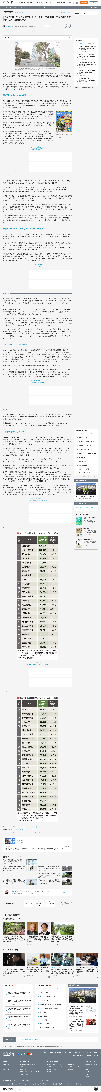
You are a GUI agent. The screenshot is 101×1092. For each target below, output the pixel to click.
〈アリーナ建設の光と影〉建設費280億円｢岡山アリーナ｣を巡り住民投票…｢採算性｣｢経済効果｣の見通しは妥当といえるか (76, 1024)
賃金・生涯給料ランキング (85, 473)
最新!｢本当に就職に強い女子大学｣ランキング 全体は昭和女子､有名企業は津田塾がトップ (49, 868)
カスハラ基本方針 (68, 1084)
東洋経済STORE (24, 1069)
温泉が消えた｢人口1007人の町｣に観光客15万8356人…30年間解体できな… (87, 56)
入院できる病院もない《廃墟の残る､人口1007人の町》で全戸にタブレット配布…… (87, 48)
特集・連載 (30, 2)
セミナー (51, 2)
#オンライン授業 (31, 827)
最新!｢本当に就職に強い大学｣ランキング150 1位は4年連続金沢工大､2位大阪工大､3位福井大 (14, 861)
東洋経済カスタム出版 (73, 1067)
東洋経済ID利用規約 (57, 1084)
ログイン (93, 2)
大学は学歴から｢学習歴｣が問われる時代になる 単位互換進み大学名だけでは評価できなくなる (14, 881)
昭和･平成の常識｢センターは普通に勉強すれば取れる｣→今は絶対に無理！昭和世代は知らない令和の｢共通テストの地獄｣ (87, 970)
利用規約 (87, 1076)
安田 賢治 (8, 26)
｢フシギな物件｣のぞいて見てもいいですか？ (87, 449)
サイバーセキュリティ (8, 1067)
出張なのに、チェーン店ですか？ (87, 445)
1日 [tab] (81, 434)
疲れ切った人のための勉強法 (90, 518)
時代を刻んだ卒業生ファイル (86, 441)
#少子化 (21, 827)
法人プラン (87, 1071)
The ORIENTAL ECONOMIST (27, 1064)
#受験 (13, 827)
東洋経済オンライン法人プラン (55, 1064)
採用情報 (28, 1080)
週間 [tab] (91, 434)
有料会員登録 (84, 2)
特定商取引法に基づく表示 (44, 1084)
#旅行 (92, 507)
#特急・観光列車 (86, 507)
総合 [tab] (81, 43)
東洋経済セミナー (51, 1071)
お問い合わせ (78, 1084)
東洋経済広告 (71, 1064)
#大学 (10, 829)
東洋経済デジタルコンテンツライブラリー (30, 1071)
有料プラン (87, 1069)
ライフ (33, 7)
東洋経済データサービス (53, 1069)
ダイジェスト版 (83, 437)
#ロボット (29, 829)
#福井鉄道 (78, 507)
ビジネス (6, 7)
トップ (18, 2)
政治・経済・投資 (15, 7)
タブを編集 (94, 7)
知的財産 (33, 1084)
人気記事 (79, 40)
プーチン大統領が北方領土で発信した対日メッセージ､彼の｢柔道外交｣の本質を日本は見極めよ (14, 971)
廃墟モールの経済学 (84, 469)
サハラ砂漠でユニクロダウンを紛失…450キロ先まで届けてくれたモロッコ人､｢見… (87, 80)
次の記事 (69, 12)
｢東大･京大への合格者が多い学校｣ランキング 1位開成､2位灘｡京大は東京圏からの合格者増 (49, 881)
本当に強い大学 (20, 840)
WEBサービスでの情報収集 (10, 1084)
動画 (40, 2)
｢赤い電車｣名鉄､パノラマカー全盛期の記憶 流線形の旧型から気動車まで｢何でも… (87, 64)
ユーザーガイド (88, 1074)
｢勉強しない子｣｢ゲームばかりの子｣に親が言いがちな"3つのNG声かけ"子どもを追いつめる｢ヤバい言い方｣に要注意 (38, 970)
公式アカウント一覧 (38, 1080)
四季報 (58, 2)
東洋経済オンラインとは (81, 13)
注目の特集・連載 (81, 480)
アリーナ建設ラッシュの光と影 (85, 496)
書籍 (64, 2)
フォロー (47, 26)
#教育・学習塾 (19, 829)
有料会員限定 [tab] (91, 43)
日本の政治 (82, 457)
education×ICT (7, 1064)
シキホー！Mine (24, 1074)
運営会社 (21, 1080)
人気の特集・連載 (81, 431)
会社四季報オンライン (25, 1067)
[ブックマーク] (66, 26)
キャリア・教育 (25, 7)
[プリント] (70, 26)
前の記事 (63, 12)
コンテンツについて (90, 1067)
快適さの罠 (86, 528)
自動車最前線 (82, 461)
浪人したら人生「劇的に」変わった (87, 453)
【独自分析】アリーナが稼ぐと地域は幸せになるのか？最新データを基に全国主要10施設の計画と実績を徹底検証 (76, 1010)
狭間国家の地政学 (88, 539)
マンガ (45, 2)
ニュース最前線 (83, 465)
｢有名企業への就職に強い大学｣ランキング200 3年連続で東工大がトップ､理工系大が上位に (49, 875)
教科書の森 (70, 1069)
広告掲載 (47, 1080)
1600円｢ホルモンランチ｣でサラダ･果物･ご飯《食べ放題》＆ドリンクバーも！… (87, 72)
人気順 (36, 2)
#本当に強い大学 (19, 12)
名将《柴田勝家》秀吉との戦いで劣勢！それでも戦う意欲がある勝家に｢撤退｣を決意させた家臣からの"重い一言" (62, 971)
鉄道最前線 (6, 1069)
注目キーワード (80, 503)
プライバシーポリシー (24, 1084)
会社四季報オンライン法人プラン (55, 1067)
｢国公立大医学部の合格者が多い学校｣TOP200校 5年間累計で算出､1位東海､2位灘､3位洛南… (14, 868)
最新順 (23, 2)
